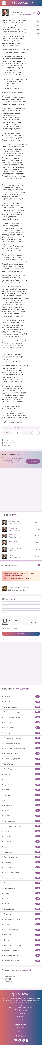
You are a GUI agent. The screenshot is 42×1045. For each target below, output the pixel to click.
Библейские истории (21, 707)
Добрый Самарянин (16, 548)
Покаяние (21, 862)
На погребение (21, 821)
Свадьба (21, 898)
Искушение (21, 795)
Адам (11, 555)
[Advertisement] (21, 491)
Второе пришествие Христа (21, 748)
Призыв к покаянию (21, 873)
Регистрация (6, 639)
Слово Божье (21, 909)
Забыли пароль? (34, 639)
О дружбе (21, 836)
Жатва (21, 790)
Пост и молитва (21, 867)
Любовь (21, 816)
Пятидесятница (21, 888)
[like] (7, 433)
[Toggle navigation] (39, 2)
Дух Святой (21, 785)
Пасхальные (21, 847)
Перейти (33, 461)
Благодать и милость (21, 717)
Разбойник (13, 528)
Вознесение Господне (21, 743)
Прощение (21, 883)
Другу (21, 779)
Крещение (21, 805)
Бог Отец (21, 722)
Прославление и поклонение (21, 878)
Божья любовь (21, 727)
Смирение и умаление (21, 919)
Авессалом (13, 541)
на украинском (21, 1016)
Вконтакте (21, 1028)
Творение (21, 935)
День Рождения (21, 769)
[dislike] (27, 433)
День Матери (21, 764)
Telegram (21, 1031)
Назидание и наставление (21, 826)
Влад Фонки (12, 443)
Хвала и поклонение (21, 950)
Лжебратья (21, 810)
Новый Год (21, 831)
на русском (21, 1013)
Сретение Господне (21, 930)
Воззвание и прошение (21, 738)
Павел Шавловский (23, 14)
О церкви (21, 841)
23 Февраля (21, 696)
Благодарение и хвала (21, 712)
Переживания (21, 852)
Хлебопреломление (21, 955)
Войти (21, 634)
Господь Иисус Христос (21, 759)
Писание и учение (21, 857)
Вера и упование (21, 733)
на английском (21, 1020)
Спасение (21, 924)
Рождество (21, 893)
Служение (21, 914)
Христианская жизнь (21, 961)
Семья (21, 904)
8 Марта (21, 702)
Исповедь (12, 535)
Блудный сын (14, 521)
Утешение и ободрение (21, 945)
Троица (21, 940)
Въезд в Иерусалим (21, 753)
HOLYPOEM (8, 454)
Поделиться (22, 428)
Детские (21, 774)
